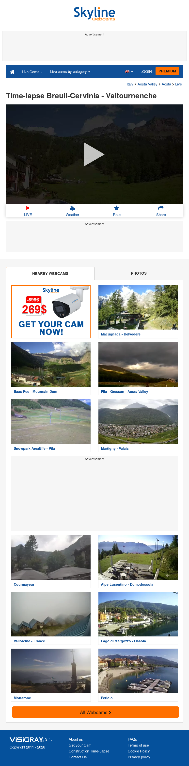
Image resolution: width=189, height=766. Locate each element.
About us (76, 739)
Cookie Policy (139, 750)
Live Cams (31, 71)
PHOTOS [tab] (139, 273)
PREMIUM (167, 71)
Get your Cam (80, 745)
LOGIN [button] (146, 71)
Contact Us (78, 756)
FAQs (132, 739)
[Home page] (12, 71)
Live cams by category (69, 71)
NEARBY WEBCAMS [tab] (50, 273)
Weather (72, 214)
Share (161, 214)
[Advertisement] (94, 49)
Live (178, 83)
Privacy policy (139, 756)
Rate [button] (117, 214)
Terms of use (138, 745)
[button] (129, 71)
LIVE (28, 214)
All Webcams (94, 712)
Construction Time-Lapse (89, 750)
